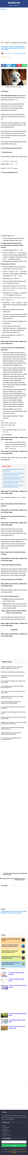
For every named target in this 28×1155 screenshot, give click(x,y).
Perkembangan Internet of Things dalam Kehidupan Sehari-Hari (12, 486)
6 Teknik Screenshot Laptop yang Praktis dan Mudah (13, 712)
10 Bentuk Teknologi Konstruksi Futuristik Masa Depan (12, 676)
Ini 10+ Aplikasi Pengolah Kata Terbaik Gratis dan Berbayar (13, 681)
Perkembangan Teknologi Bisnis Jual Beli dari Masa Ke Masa (13, 718)
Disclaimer (5, 1129)
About (4, 1125)
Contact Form (6, 1127)
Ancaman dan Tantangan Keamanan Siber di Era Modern (13, 707)
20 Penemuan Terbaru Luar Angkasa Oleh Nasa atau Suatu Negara (12, 474)
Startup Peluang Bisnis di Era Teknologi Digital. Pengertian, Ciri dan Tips (12, 667)
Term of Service (7, 1135)
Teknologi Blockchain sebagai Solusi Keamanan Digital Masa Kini (13, 482)
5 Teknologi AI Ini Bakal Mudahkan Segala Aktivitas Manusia (12, 728)
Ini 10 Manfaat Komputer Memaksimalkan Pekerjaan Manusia (12, 686)
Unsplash (19, 86)
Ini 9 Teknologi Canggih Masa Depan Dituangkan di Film (11, 738)
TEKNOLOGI (7, 42)
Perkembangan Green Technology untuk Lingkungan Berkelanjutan (11, 963)
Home (2, 42)
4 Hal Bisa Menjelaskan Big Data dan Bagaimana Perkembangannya (11, 702)
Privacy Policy (6, 1131)
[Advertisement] (14, 26)
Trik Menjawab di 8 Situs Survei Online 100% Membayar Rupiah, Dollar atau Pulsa (14, 912)
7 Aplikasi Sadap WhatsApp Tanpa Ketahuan (13, 672)
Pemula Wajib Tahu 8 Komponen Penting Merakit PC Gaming (12, 697)
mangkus (15, 99)
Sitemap (5, 1133)
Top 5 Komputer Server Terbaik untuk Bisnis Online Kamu (13, 692)
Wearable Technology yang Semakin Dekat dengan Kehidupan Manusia (13, 478)
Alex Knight (12, 86)
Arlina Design (11, 1151)
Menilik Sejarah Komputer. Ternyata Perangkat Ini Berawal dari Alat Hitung (13, 723)
